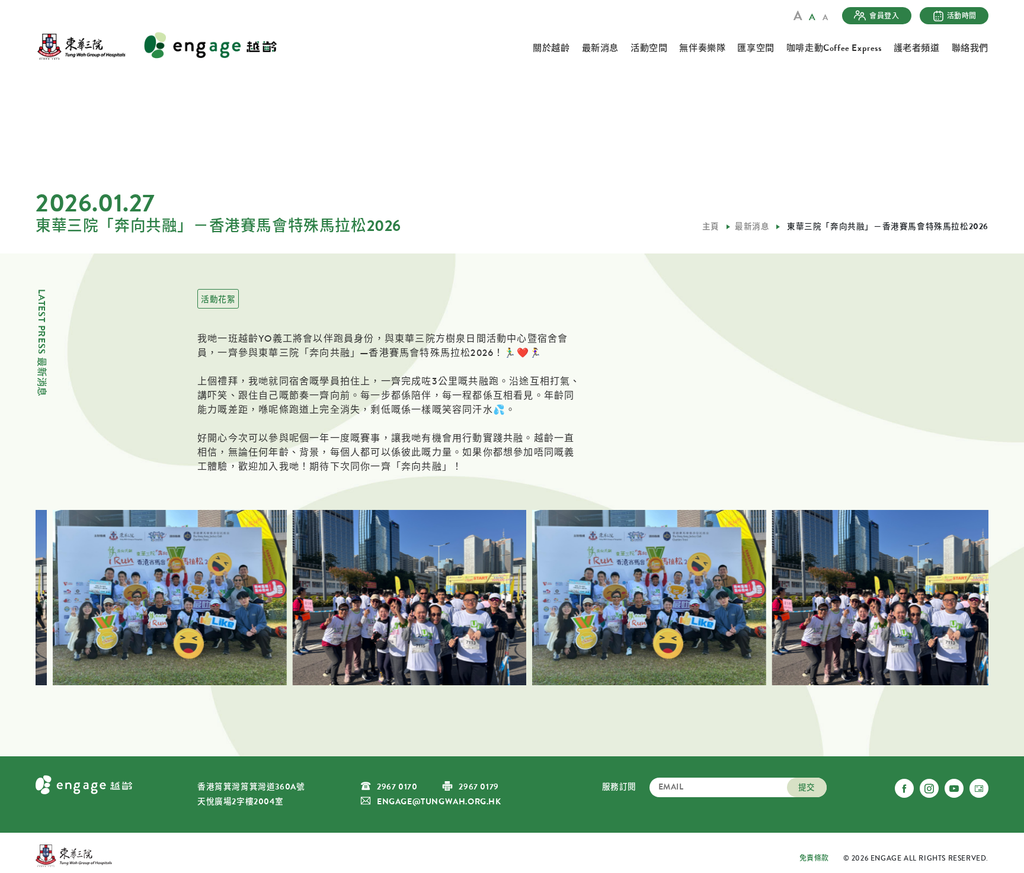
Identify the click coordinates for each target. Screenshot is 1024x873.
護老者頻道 (917, 47)
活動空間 (649, 47)
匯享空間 (755, 47)
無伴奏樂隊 (702, 47)
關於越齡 (551, 47)
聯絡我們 (970, 47)
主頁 (710, 226)
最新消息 (600, 47)
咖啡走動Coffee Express (834, 47)
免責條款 (814, 858)
